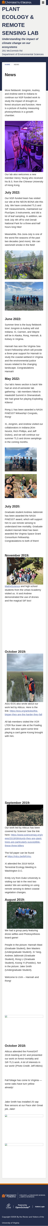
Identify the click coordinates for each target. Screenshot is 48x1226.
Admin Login (40, 1207)
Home (7, 65)
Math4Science (12, 586)
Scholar (22, 1206)
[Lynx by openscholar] (10, 1207)
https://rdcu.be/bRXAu (19, 856)
